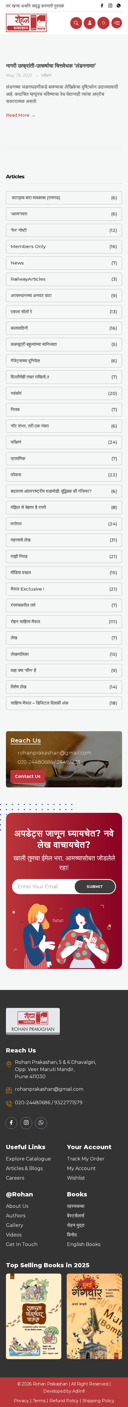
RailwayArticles (28, 279)
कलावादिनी (19, 328)
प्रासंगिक (18, 458)
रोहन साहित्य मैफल (25, 621)
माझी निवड (19, 556)
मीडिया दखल (21, 572)
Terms (39, 1400)
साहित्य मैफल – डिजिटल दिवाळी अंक (39, 703)
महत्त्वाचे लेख (21, 540)
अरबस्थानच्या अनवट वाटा (31, 295)
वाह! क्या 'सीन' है (23, 670)
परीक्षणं (46, 75)
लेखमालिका (20, 654)
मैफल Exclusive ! (27, 589)
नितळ (15, 409)
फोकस (16, 474)
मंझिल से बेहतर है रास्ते (28, 507)
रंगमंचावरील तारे (23, 605)
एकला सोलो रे (21, 311)
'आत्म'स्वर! (19, 214)
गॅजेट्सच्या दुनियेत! (25, 360)
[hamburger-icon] (116, 22)
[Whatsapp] (118, 5)
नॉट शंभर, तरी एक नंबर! (30, 426)
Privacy (21, 1400)
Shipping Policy (98, 1400)
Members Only (28, 246)
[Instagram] (110, 5)
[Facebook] (101, 5)
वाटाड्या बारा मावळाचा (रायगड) (35, 197)
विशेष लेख (18, 687)
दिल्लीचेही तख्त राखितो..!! (30, 377)
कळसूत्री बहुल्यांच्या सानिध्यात (34, 344)
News (17, 263)
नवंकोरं (16, 393)
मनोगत (16, 524)
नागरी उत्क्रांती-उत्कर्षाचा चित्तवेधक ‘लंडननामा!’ (51, 66)
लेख (14, 638)
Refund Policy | (65, 1400)
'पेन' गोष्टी (18, 230)
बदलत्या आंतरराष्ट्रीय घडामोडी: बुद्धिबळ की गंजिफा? (51, 491)
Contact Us (27, 776)
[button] (12, 1316)
